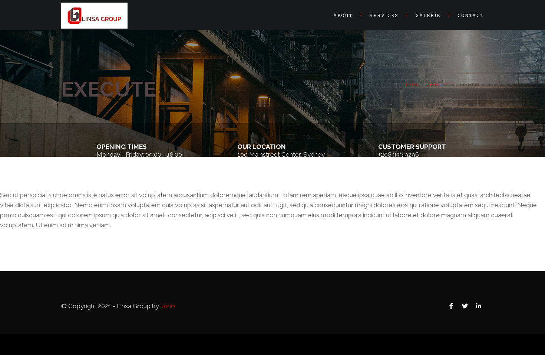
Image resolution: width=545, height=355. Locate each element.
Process (438, 85)
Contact (471, 15)
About (343, 15)
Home (412, 85)
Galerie (428, 15)
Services (384, 15)
